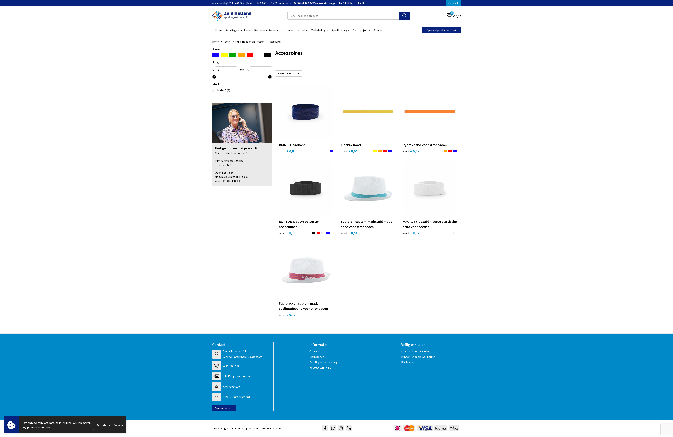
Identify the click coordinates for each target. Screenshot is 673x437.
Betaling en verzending (323, 362)
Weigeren (118, 425)
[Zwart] (267, 55)
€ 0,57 (411, 233)
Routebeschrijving (320, 367)
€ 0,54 (349, 233)
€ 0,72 (287, 314)
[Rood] (250, 55)
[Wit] (258, 55)
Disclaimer (407, 362)
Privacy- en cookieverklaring (418, 357)
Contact (453, 3)
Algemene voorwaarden (415, 351)
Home (216, 41)
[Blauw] (215, 55)
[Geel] (224, 55)
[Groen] (233, 55)
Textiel (227, 41)
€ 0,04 (349, 151)
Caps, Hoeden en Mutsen (249, 41)
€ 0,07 (411, 151)
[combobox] (343, 16)
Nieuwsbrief (316, 357)
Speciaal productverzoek (441, 30)
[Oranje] (241, 55)
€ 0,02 (287, 151)
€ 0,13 (287, 233)
